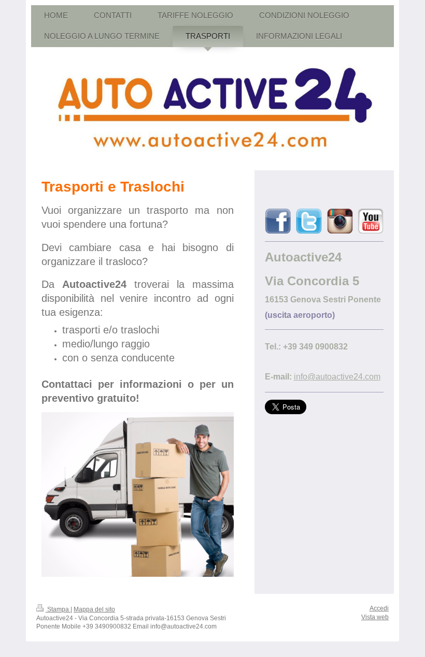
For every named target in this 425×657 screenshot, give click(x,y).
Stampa (58, 609)
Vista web (375, 617)
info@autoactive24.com (337, 376)
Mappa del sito (94, 609)
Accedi (379, 608)
